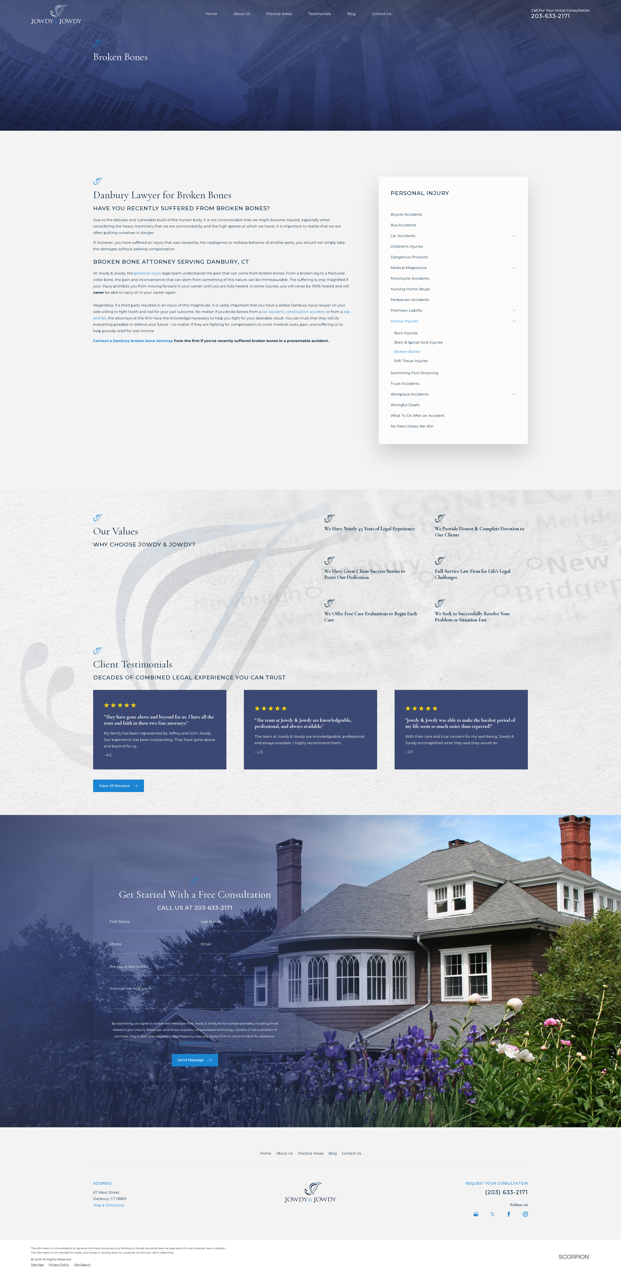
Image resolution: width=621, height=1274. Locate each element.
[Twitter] (492, 1214)
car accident (273, 312)
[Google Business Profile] (475, 1214)
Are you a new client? (128, 966)
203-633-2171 (550, 15)
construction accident (305, 312)
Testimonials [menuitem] (319, 14)
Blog (332, 1153)
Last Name (210, 922)
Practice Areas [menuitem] (279, 14)
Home (265, 1153)
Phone (115, 944)
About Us (284, 1153)
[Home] (56, 14)
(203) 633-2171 (506, 1192)
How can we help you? (130, 988)
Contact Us (351, 1153)
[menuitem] (453, 214)
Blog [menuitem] (351, 14)
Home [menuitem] (211, 14)
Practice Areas (311, 1153)
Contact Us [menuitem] (381, 14)
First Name (119, 922)
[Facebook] (508, 1214)
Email (206, 944)
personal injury (147, 273)
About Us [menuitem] (241, 14)
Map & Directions (108, 1205)
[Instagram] (525, 1214)
